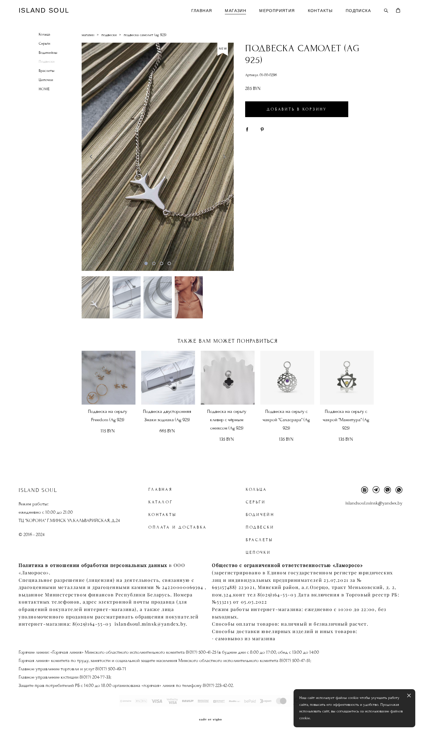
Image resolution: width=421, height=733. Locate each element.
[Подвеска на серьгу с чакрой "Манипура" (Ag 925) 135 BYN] (347, 378)
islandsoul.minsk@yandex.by (373, 503)
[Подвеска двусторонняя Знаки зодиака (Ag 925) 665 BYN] (168, 378)
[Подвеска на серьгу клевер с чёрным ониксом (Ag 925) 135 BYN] (228, 378)
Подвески (46, 61)
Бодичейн (260, 514)
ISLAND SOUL (44, 10)
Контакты (162, 514)
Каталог (160, 502)
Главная (160, 489)
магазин (88, 35)
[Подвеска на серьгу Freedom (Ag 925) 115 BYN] (108, 378)
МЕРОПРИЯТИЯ (277, 10)
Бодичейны (48, 52)
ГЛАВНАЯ (201, 10)
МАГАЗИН (235, 10)
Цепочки (46, 80)
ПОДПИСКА (358, 10)
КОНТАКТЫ (320, 10)
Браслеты (46, 70)
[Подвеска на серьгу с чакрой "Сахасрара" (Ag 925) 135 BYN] (287, 378)
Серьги (44, 43)
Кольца (44, 34)
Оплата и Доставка (177, 527)
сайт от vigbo (210, 719)
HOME (44, 89)
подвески (109, 35)
